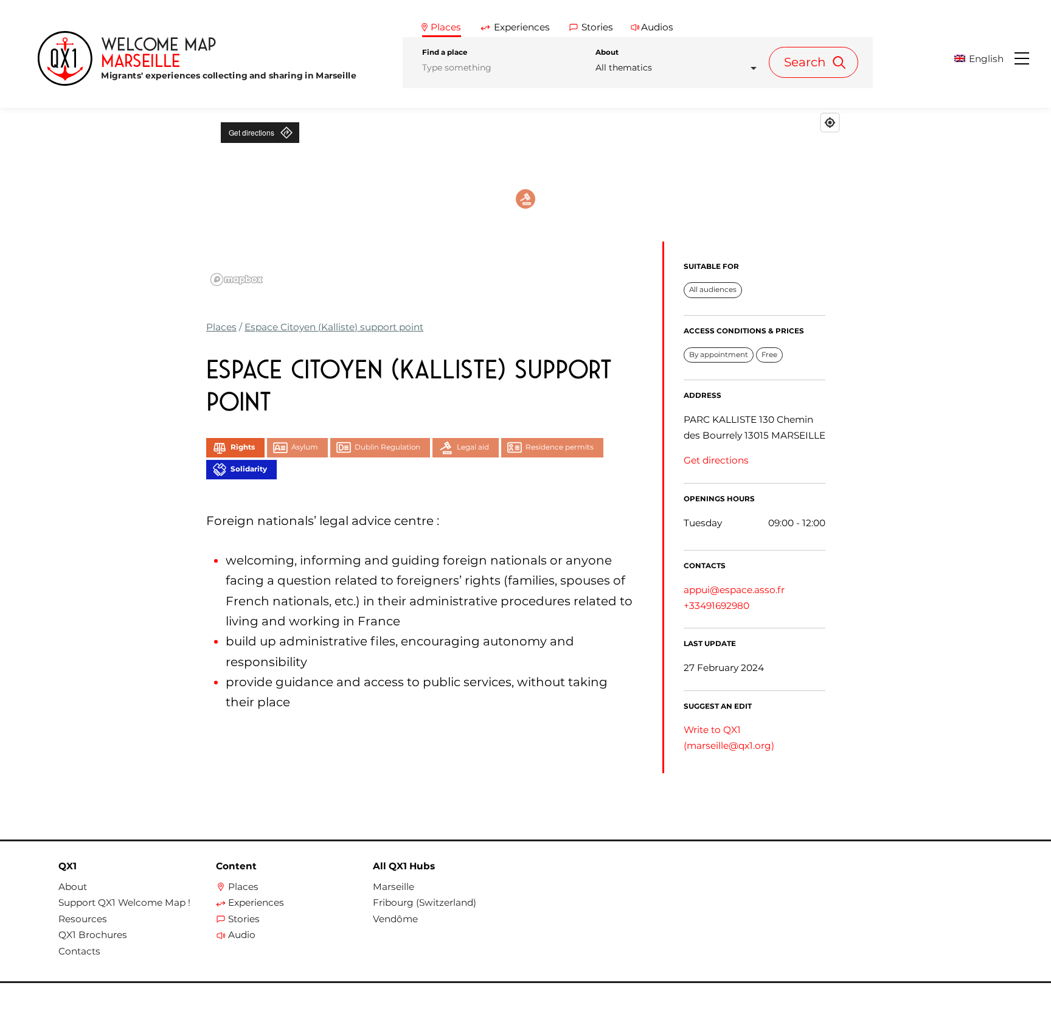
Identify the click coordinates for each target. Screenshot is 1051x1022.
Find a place (444, 52)
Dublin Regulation (387, 447)
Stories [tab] (597, 27)
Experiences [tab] (522, 27)
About (607, 52)
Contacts (79, 951)
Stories (244, 919)
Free (769, 354)
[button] (983, 58)
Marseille (393, 886)
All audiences (713, 289)
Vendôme (395, 919)
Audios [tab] (657, 27)
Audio (241, 935)
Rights (243, 447)
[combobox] (679, 67)
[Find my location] (830, 122)
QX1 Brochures (92, 935)
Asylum (304, 447)
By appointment (718, 354)
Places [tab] (446, 27)
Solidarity (249, 469)
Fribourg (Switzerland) (424, 902)
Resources (82, 919)
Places (221, 327)
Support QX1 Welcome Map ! (124, 902)
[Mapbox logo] (236, 280)
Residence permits (560, 447)
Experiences (256, 902)
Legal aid (473, 447)
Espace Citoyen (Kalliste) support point (334, 327)
